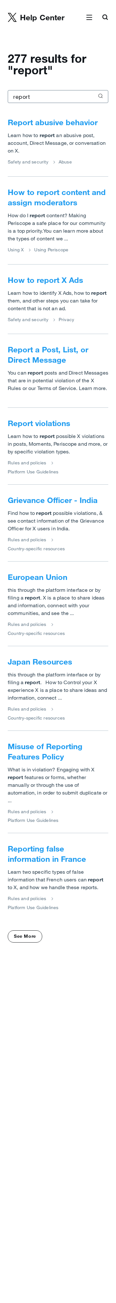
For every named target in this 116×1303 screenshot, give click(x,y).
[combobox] (58, 96)
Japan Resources (40, 661)
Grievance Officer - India (53, 500)
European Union (37, 577)
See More (25, 936)
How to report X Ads (45, 280)
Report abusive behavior (53, 122)
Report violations (39, 423)
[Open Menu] (89, 18)
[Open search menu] (105, 18)
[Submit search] (100, 96)
